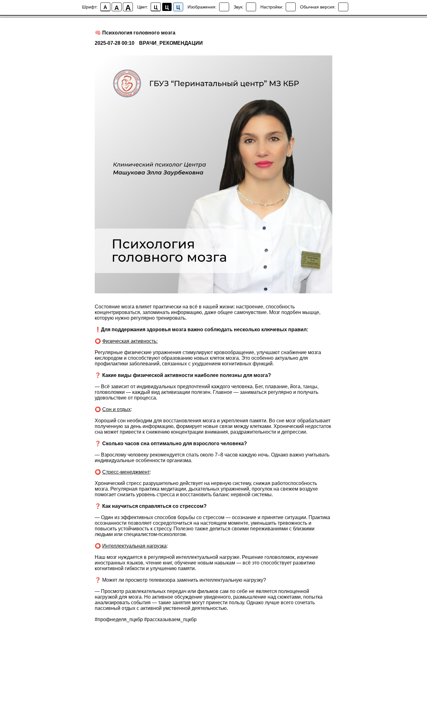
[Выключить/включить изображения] (224, 7)
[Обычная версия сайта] (343, 7)
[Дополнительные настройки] (291, 7)
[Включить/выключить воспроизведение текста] (251, 7)
